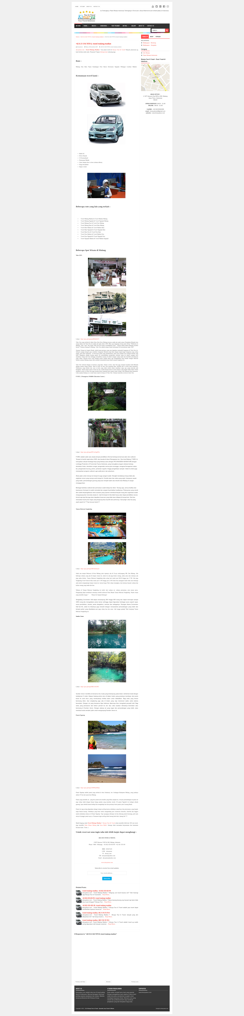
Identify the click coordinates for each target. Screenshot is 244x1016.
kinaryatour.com (164, 1008)
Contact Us (96, 6)
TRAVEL (85, 26)
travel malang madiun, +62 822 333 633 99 (96, 891)
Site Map (82, 6)
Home (76, 6)
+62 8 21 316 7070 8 (105, 46)
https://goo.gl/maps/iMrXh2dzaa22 (90, 568)
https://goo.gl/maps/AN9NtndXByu (90, 787)
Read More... (106, 894)
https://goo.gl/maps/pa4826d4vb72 (90, 339)
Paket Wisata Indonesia (150, 55)
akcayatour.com (80, 50)
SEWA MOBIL (103, 26)
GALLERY (133, 26)
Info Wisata (146, 53)
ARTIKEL (125, 26)
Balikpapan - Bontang (149, 43)
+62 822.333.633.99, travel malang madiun (96, 898)
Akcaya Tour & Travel (118, 50)
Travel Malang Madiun (92, 50)
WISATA (94, 26)
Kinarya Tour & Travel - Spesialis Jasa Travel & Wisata (100, 1008)
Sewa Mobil (103, 825)
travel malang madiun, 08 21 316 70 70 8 (96, 913)
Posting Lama (134, 981)
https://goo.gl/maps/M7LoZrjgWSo (90, 452)
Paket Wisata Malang (91, 825)
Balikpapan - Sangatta (149, 45)
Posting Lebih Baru (80, 981)
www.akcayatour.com (107, 862)
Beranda (108, 981)
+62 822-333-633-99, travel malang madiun (96, 905)
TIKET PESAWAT (115, 26)
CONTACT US (150, 26)
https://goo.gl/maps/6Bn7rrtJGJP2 (90, 686)
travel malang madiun (116, 46)
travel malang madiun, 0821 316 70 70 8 (95, 920)
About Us (89, 6)
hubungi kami (104, 52)
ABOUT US (141, 26)
